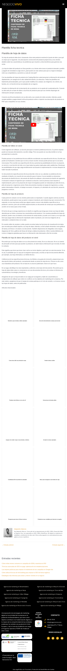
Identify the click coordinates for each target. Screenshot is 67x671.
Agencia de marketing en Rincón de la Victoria (16, 605)
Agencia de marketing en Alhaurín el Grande (51, 587)
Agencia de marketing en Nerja (16, 590)
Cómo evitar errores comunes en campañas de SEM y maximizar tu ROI (24, 563)
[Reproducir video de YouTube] (33, 124)
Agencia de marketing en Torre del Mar (51, 590)
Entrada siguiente (58, 545)
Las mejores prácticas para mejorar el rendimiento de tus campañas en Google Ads (27, 569)
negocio (12, 4)
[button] (63, 4)
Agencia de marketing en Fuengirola (16, 598)
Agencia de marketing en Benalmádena (16, 587)
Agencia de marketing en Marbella (16, 602)
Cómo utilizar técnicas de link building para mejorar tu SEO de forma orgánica (26, 572)
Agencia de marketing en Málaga (51, 605)
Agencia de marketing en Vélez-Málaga (16, 594)
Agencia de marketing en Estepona (51, 594)
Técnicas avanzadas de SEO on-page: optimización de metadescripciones (25, 566)
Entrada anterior (8, 545)
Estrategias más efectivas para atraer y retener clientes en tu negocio (23, 575)
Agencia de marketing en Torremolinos (51, 598)
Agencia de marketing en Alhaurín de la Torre (51, 602)
